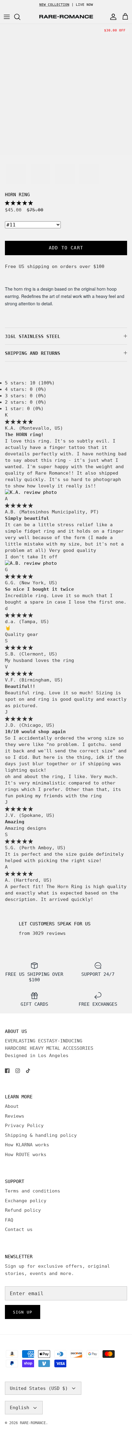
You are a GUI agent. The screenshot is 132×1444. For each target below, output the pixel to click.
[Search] (20, 17)
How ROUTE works (25, 1154)
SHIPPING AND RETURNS (32, 353)
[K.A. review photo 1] (31, 492)
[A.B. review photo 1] (31, 563)
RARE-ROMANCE (33, 1423)
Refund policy (23, 1210)
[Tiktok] (28, 1070)
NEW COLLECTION (54, 5)
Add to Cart (66, 248)
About (12, 1106)
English (19, 1407)
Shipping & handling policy (41, 1135)
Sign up (22, 1312)
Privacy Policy (24, 1125)
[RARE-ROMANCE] (66, 17)
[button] (19, 203)
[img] (19, 421)
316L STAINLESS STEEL (32, 336)
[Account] (111, 17)
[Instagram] (17, 1070)
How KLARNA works (27, 1145)
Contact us (19, 1229)
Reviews (14, 1116)
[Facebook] (7, 1070)
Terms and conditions (32, 1191)
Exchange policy (25, 1200)
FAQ (9, 1220)
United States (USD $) (39, 1388)
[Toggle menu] (7, 17)
